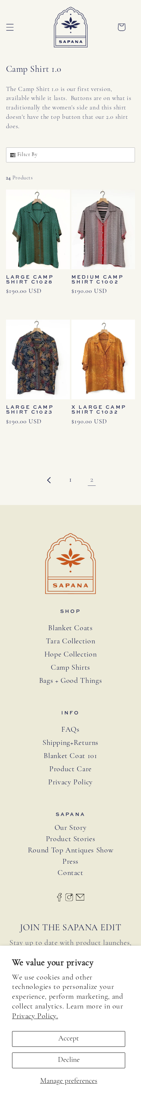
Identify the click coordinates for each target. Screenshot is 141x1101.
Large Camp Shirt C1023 (30, 409)
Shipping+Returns (70, 743)
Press (70, 862)
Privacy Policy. (35, 1016)
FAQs (70, 730)
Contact (70, 873)
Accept (68, 1038)
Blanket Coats (70, 628)
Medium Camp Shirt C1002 (97, 279)
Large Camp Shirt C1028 (30, 279)
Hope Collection (70, 654)
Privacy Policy (70, 782)
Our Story (71, 828)
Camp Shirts (70, 668)
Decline (69, 1060)
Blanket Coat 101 (70, 756)
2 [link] (92, 480)
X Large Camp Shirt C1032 (99, 409)
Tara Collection (70, 641)
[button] (9, 27)
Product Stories (70, 839)
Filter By (27, 155)
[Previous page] (49, 480)
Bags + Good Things (70, 681)
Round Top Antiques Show (71, 850)
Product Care (70, 769)
